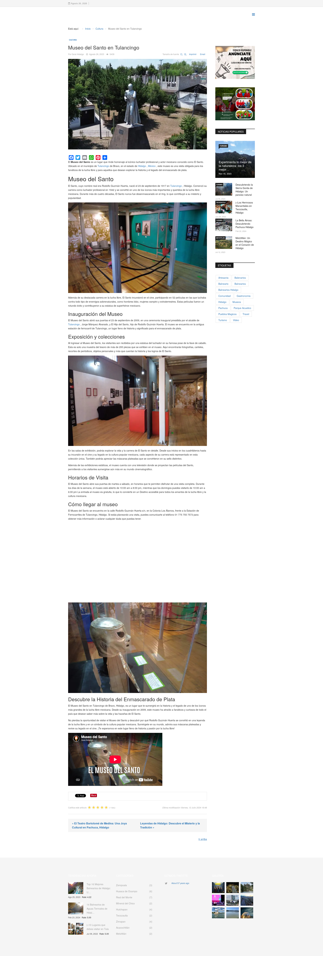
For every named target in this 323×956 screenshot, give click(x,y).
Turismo (223, 146)
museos (236, 302)
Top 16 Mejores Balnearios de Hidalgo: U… (99, 888)
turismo (222, 320)
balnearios (240, 283)
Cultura (73, 40)
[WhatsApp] (91, 157)
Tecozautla (220, 202)
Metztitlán (220, 238)
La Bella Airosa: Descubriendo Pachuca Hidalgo (245, 224)
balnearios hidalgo (228, 289)
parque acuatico (242, 308)
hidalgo (222, 302)
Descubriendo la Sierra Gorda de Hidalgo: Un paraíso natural (244, 189)
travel (246, 314)
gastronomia (243, 296)
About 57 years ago (180, 883)
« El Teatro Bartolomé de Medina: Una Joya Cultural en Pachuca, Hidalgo (99, 825)
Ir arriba (203, 839)
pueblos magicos (227, 314)
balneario (223, 283)
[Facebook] (71, 157)
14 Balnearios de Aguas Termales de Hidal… (97, 908)
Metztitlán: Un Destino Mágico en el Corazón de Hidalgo (245, 243)
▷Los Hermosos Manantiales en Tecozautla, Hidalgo (244, 207)
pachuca (223, 308)
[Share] (105, 157)
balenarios (240, 277)
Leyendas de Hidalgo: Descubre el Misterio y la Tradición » (170, 825)
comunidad (224, 296)
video (236, 320)
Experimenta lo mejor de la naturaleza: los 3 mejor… (235, 165)
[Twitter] (78, 157)
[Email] (85, 157)
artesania (223, 277)
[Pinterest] (98, 157)
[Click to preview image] (137, 104)
